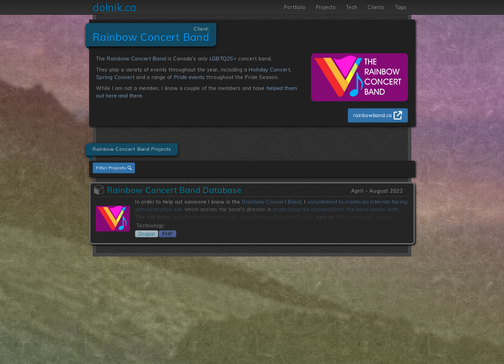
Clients (376, 7)
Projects (326, 7)
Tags (400, 7)
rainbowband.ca (372, 115)
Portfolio (294, 7)
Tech (351, 7)
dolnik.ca (114, 7)
